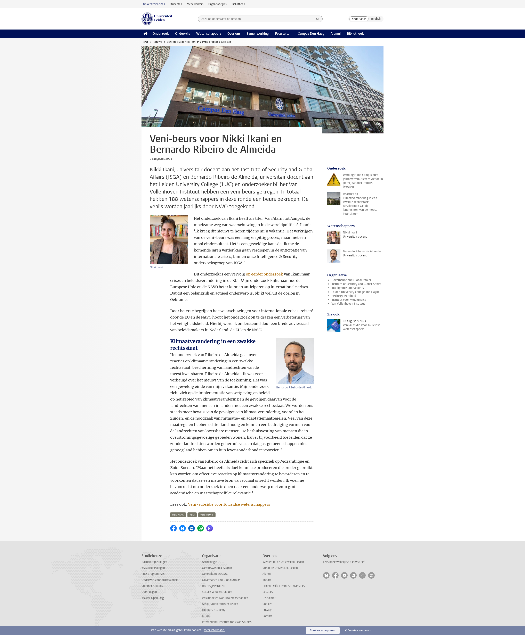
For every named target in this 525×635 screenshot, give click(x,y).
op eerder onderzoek (265, 274)
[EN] (376, 18)
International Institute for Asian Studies (226, 622)
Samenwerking (258, 33)
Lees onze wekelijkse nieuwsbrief (344, 562)
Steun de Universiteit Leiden (280, 568)
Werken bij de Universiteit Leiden (283, 562)
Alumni (336, 33)
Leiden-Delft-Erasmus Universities (283, 586)
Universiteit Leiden (154, 4)
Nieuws (157, 41)
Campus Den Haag (311, 33)
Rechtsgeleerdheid (343, 296)
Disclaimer (268, 598)
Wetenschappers (208, 33)
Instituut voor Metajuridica (348, 300)
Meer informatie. (214, 630)
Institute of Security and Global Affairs (356, 284)
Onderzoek (161, 33)
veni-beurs (206, 514)
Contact (267, 616)
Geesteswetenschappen (217, 568)
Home (145, 41)
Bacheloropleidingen (154, 562)
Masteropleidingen (153, 568)
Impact (266, 580)
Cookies (267, 604)
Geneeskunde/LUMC (215, 574)
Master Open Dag (153, 598)
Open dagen (149, 592)
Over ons (233, 33)
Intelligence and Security (347, 288)
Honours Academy (213, 610)
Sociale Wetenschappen (217, 592)
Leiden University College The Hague (355, 292)
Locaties (267, 592)
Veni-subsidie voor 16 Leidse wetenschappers (229, 504)
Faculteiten (283, 33)
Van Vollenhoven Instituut (348, 304)
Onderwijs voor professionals (160, 580)
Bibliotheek (238, 4)
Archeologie (209, 562)
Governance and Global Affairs (351, 280)
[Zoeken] (318, 19)
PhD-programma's (153, 574)
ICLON (206, 616)
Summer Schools (152, 586)
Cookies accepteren (323, 630)
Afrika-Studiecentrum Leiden (220, 604)
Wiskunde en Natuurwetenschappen (225, 598)
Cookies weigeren (359, 630)
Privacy (267, 610)
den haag (178, 514)
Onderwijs (182, 33)
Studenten (176, 4)
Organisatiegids (217, 4)
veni (192, 514)
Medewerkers (195, 4)
